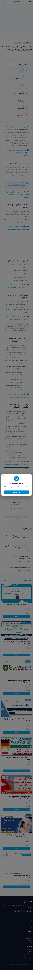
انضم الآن (15, 492)
